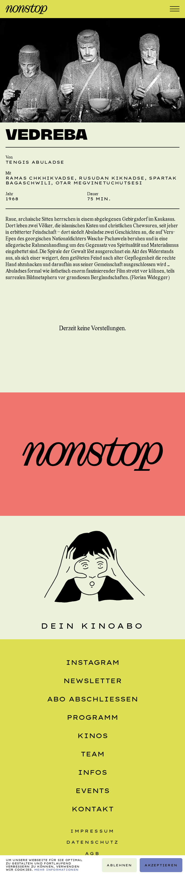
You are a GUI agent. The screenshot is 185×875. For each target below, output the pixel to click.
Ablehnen (119, 865)
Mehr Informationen (56, 869)
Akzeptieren (161, 865)
